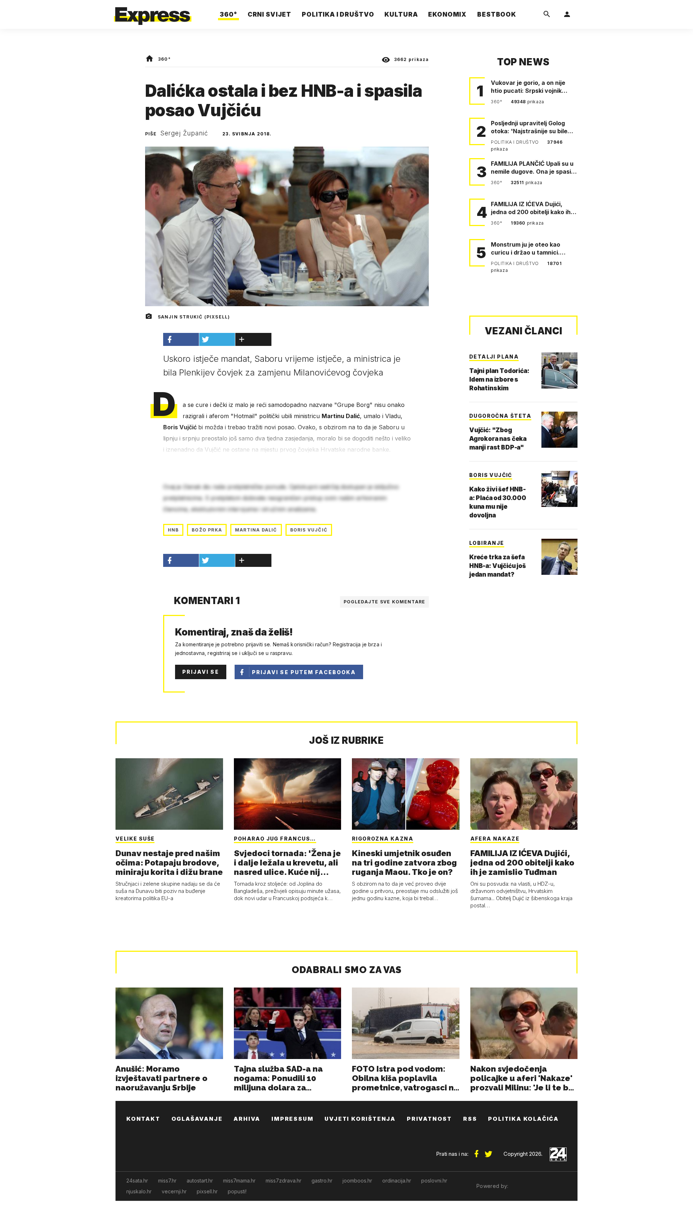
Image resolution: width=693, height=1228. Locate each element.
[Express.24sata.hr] (153, 12)
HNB (173, 530)
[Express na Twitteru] (488, 1151)
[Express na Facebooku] (476, 1151)
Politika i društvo (515, 142)
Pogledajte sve (385, 601)
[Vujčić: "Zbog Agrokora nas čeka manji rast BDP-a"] (559, 430)
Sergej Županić (184, 133)
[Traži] (547, 14)
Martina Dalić (256, 530)
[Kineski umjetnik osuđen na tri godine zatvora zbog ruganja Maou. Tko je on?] (405, 794)
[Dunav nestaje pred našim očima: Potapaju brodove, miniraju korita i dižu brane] (169, 794)
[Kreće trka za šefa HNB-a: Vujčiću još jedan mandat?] (559, 557)
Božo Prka (207, 530)
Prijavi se (200, 672)
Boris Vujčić (308, 530)
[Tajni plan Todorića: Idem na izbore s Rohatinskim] (559, 370)
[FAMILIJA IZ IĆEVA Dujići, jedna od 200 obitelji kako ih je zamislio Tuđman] (524, 794)
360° (164, 59)
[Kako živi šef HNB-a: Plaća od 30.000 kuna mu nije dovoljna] (559, 489)
